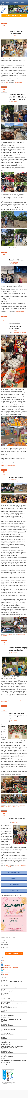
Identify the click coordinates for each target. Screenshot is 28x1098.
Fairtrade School (4, 465)
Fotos (7, 2)
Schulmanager (6, 965)
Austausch (20, 634)
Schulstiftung (6, 969)
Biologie (20, 700)
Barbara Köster (14, 20)
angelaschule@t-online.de (6, 949)
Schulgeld (14, 878)
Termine (22, 2)
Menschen (10, 0)
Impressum (22, 1092)
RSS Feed (5, 963)
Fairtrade (22, 464)
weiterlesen (23, 698)
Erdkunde (24, 700)
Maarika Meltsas (21, 721)
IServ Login (6, 960)
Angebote (16, 0)
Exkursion (17, 247)
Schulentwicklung (14, 884)
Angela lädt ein (14, 890)
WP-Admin (5, 974)
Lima (24, 634)
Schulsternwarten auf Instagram (10, 967)
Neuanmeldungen (14, 2)
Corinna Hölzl (21, 102)
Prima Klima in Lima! (16, 477)
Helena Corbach (14, 35)
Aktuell (7, 82)
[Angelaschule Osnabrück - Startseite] (4, 11)
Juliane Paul (13, 820)
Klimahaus (21, 311)
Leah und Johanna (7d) (15, 262)
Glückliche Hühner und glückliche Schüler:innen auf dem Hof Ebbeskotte (17, 97)
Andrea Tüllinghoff (15, 332)
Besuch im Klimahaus (16, 260)
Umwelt (2, 2)
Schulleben (3, 0)
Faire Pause (17, 464)
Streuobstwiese (4, 701)
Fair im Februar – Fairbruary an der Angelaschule (15, 326)
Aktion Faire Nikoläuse (17, 818)
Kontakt (2, 4)
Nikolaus (2, 866)
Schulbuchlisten (14, 872)
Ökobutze (10, 806)
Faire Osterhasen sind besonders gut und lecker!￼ (18, 716)
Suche (7, 4)
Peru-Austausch (4, 635)
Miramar (22, 0)
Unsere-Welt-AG (18, 82)
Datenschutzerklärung (14, 1095)
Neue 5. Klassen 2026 (14, 15)
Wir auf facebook (7, 972)
